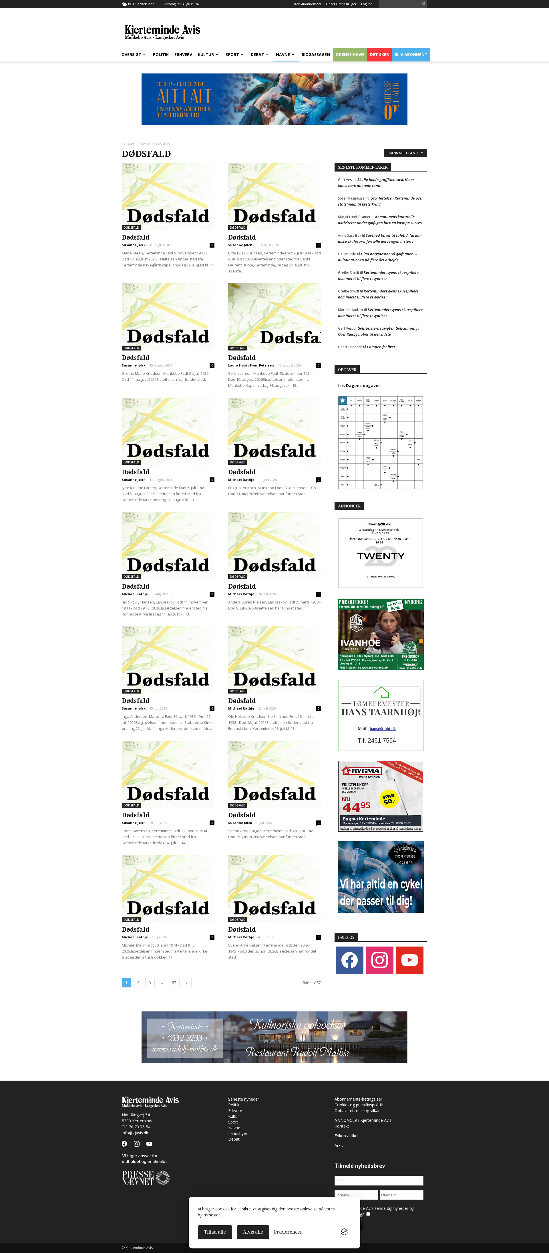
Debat (257, 54)
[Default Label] (409, 960)
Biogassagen (316, 54)
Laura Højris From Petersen (251, 365)
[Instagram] (379, 960)
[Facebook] (349, 960)
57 (174, 982)
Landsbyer (237, 1133)
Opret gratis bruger (341, 4)
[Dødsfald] (168, 196)
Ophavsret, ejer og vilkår (357, 1110)
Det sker (379, 54)
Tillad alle (215, 1232)
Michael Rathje (241, 479)
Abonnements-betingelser (358, 1099)
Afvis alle (253, 1232)
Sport (232, 54)
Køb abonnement (307, 4)
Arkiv (339, 1145)
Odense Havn (350, 54)
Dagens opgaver (363, 385)
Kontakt (342, 1126)
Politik (161, 54)
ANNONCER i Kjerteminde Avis (363, 1120)
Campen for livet (381, 346)
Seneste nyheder (243, 1099)
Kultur (206, 54)
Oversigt (131, 54)
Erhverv (183, 54)
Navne (283, 54)
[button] (424, 4)
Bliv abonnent (411, 54)
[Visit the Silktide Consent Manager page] (344, 1232)
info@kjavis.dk (135, 1133)
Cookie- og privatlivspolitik (359, 1104)
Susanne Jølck (134, 245)
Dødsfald (131, 228)
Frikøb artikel (346, 1135)
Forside (128, 143)
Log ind (366, 4)
